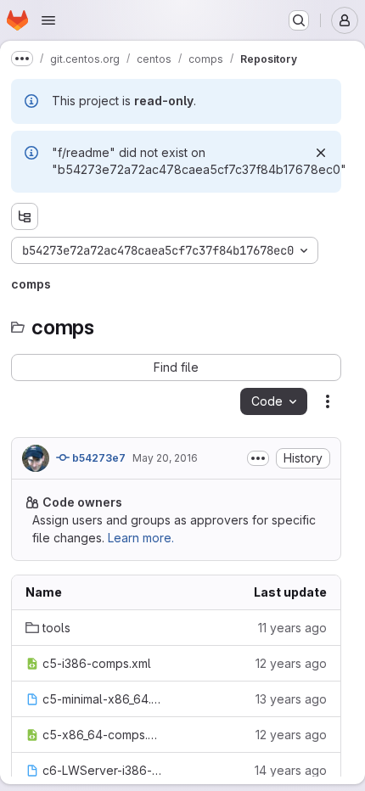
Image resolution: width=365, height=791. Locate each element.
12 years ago (291, 663)
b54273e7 (98, 458)
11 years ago (292, 627)
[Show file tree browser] (24, 216)
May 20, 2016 (165, 458)
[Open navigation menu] (48, 20)
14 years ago (291, 770)
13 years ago (291, 699)
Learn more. (141, 537)
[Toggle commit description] (258, 458)
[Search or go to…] (299, 20)
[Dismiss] (321, 153)
